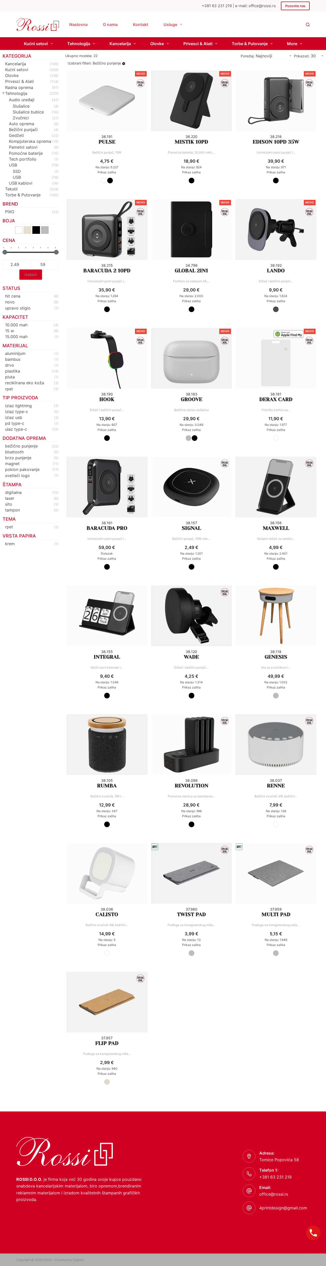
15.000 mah (16, 336)
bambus (12, 359)
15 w (9, 330)
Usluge (170, 24)
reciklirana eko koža (24, 382)
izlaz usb (13, 417)
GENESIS (276, 657)
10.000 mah (16, 324)
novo (10, 301)
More (292, 43)
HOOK (106, 399)
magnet (12, 463)
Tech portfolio (22, 159)
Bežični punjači (23, 129)
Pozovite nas (295, 6)
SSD (17, 171)
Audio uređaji (21, 99)
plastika (12, 371)
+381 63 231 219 (275, 1177)
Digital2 (78, 1260)
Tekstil (11, 188)
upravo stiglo (18, 308)
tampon (12, 510)
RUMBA (107, 786)
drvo (9, 365)
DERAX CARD (275, 399)
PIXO (9, 211)
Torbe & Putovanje (250, 43)
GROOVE (191, 399)
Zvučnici (21, 117)
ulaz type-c (16, 429)
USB (13, 165)
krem (10, 543)
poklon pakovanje (22, 469)
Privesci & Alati (197, 43)
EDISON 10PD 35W (276, 142)
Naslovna (78, 24)
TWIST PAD (191, 914)
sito (8, 504)
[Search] (308, 25)
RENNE (276, 786)
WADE (191, 657)
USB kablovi (20, 183)
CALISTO (107, 914)
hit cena (12, 296)
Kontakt (140, 24)
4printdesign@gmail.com (283, 1207)
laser (9, 498)
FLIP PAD (106, 1043)
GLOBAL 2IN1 (191, 271)
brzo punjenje (18, 457)
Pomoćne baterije (26, 153)
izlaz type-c (16, 411)
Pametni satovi (23, 147)
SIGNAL (191, 528)
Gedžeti (16, 135)
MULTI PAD (276, 914)
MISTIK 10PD (191, 142)
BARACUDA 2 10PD (106, 271)
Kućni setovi (36, 43)
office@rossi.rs (273, 1194)
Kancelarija (120, 43)
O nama (110, 24)
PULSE (107, 142)
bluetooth (14, 451)
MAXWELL (276, 528)
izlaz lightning (18, 405)
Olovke (157, 43)
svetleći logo (17, 475)
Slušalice (21, 106)
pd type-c (14, 423)
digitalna (13, 492)
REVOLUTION (191, 786)
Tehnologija (78, 43)
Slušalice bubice (28, 111)
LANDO (276, 271)
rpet (9, 388)
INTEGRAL (107, 657)
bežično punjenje (21, 446)
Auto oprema (21, 123)
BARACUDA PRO (107, 528)
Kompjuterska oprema (30, 141)
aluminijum (15, 353)
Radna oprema (19, 87)
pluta (10, 376)
